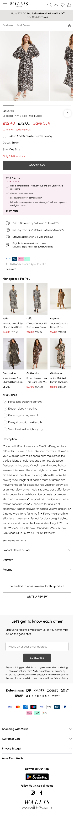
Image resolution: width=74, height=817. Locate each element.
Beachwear (8, 25)
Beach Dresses (23, 25)
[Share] (67, 25)
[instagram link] (31, 796)
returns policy (47, 244)
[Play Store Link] (35, 780)
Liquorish (8, 108)
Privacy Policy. (40, 681)
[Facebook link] (40, 796)
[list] (35, 67)
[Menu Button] (5, 5)
